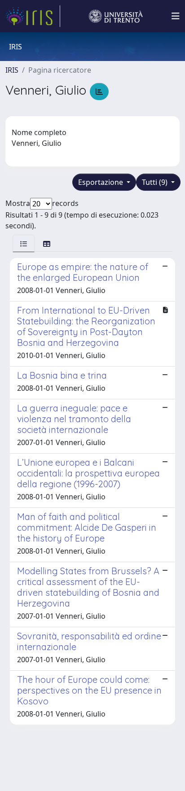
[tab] (24, 243)
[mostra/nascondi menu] (176, 16)
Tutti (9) (155, 182)
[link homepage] (32, 16)
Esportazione (101, 182)
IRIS (11, 70)
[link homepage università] (115, 16)
